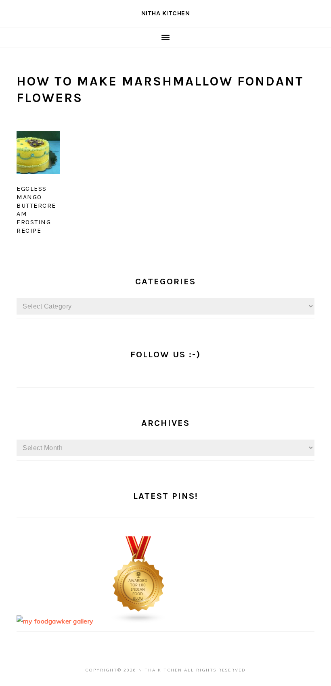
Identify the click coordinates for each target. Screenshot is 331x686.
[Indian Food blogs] (138, 621)
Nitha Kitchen (165, 13)
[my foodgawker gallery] (55, 621)
